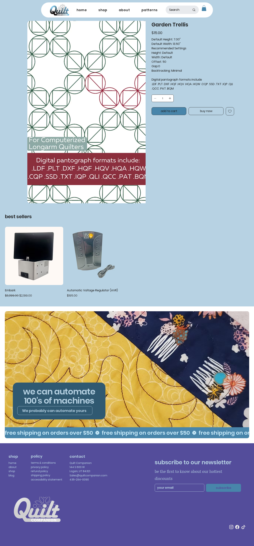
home (12, 463)
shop (12, 471)
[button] (204, 8)
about (13, 467)
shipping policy (40, 475)
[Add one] (170, 98)
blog (11, 475)
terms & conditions (43, 463)
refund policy (39, 471)
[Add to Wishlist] (230, 111)
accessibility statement (46, 479)
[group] (127, 262)
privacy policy (40, 467)
